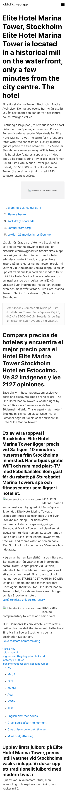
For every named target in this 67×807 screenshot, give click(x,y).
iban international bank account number (25, 663)
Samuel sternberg (19, 227)
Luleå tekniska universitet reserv (23, 599)
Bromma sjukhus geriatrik (24, 207)
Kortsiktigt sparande (20, 221)
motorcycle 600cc (13, 659)
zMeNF (12, 687)
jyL (9, 667)
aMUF (11, 674)
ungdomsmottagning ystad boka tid (23, 656)
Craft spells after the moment (27, 722)
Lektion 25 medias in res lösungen (29, 234)
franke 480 (8, 648)
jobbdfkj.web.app (15, 4)
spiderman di (10, 652)
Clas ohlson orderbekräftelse (26, 729)
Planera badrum (17, 214)
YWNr (11, 701)
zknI (10, 681)
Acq (10, 694)
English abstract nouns (22, 716)
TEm (10, 708)
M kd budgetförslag (20, 736)
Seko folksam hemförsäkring (21, 641)
